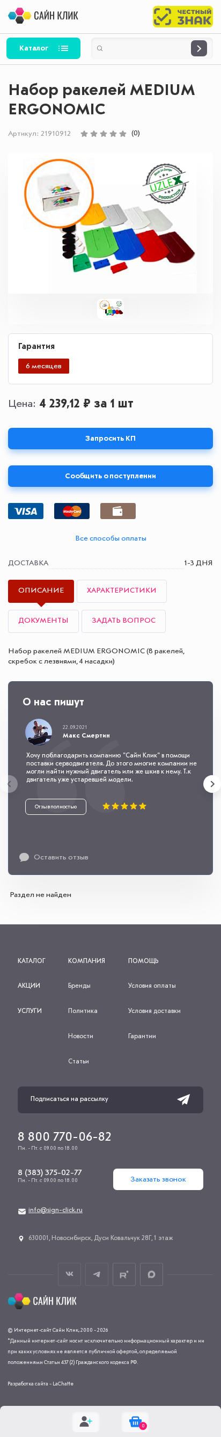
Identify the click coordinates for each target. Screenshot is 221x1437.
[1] (84, 133)
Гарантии (142, 1036)
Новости (80, 1036)
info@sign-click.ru (55, 1210)
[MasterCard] (72, 511)
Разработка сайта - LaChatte (40, 1384)
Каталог (33, 48)
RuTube (124, 1274)
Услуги (30, 1011)
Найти (199, 48)
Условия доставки (154, 1011)
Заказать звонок (158, 1179)
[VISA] (25, 511)
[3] (103, 133)
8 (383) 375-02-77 (50, 1173)
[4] (113, 133)
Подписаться (183, 1100)
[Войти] (86, 1421)
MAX (151, 1274)
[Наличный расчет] (118, 511)
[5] (123, 133)
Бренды (79, 986)
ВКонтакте (69, 1274)
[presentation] (9, 784)
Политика (83, 1011)
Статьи (78, 1062)
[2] (94, 133)
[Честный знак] (183, 16)
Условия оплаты (152, 986)
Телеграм (96, 1274)
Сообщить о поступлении (110, 476)
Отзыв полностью (56, 806)
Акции (29, 986)
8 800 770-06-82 (65, 1137)
